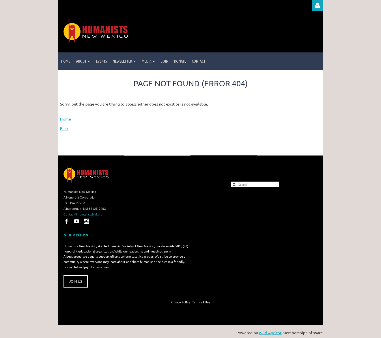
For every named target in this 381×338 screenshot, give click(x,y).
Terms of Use (201, 302)
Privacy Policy (180, 302)
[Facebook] (67, 221)
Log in (317, 5)
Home (65, 119)
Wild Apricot (270, 332)
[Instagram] (86, 221)
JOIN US (75, 281)
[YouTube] (76, 221)
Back (64, 128)
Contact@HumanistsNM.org (83, 214)
